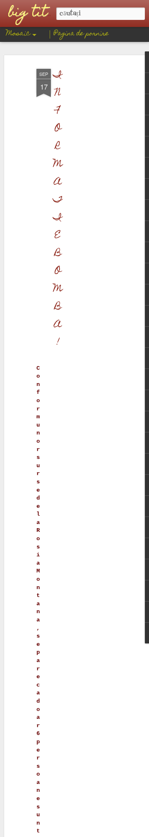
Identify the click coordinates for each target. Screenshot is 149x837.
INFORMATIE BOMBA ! (57, 209)
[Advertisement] (82, 195)
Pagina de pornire (81, 34)
